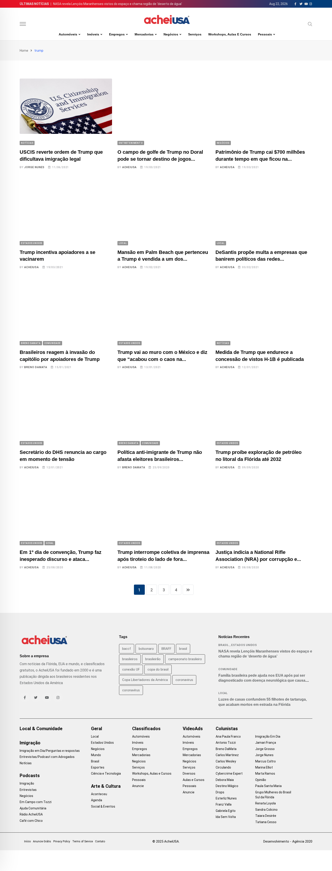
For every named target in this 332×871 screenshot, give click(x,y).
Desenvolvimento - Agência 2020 (287, 841)
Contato (100, 841)
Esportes (97, 767)
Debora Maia (225, 780)
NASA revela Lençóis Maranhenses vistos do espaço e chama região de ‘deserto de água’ (117, 4)
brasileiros (130, 659)
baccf (126, 649)
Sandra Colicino (266, 809)
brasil (183, 649)
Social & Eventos (103, 806)
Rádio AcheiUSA (31, 814)
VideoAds (193, 728)
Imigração (30, 743)
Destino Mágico (227, 786)
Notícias (26, 763)
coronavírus (131, 690)
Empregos (117, 34)
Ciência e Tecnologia (106, 773)
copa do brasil (157, 669)
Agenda (96, 800)
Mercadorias (144, 34)
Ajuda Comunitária (33, 808)
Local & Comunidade (41, 728)
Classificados (146, 728)
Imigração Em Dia (267, 736)
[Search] (310, 24)
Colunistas (227, 728)
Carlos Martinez (227, 755)
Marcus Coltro (265, 761)
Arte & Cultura (106, 786)
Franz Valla (223, 804)
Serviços (194, 34)
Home (24, 50)
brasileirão (153, 659)
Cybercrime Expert (229, 773)
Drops (220, 792)
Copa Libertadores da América (145, 680)
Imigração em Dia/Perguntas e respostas (50, 751)
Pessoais (265, 34)
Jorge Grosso (265, 749)
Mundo (96, 755)
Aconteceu (99, 794)
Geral (96, 728)
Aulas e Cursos (193, 780)
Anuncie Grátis (42, 841)
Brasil (223, 645)
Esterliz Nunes (226, 798)
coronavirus (184, 680)
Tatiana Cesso (265, 822)
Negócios (171, 34)
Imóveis (93, 34)
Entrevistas (28, 790)
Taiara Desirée (265, 816)
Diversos (189, 773)
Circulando (223, 767)
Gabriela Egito (226, 811)
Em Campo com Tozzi (35, 802)
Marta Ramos (265, 773)
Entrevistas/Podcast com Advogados (47, 757)
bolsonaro (146, 649)
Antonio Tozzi (226, 742)
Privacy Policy (61, 841)
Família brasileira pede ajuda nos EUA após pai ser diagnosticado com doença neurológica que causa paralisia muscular (261, 681)
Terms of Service (82, 841)
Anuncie (138, 786)
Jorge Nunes (34, 167)
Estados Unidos (244, 645)
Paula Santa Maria (268, 786)
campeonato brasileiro (185, 659)
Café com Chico (31, 820)
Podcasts (30, 775)
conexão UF (131, 669)
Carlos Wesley (226, 761)
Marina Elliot (264, 767)
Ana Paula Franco (228, 736)
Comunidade (228, 669)
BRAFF (166, 649)
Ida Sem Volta (226, 817)
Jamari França (265, 742)
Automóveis (68, 34)
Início (27, 841)
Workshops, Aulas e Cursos (229, 34)
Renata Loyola (265, 803)
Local (223, 693)
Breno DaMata (35, 367)
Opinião (260, 780)
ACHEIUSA (129, 167)
